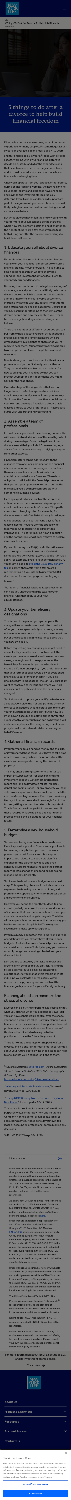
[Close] (66, 1453)
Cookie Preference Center (35, 1484)
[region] (35, 1474)
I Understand (35, 1493)
